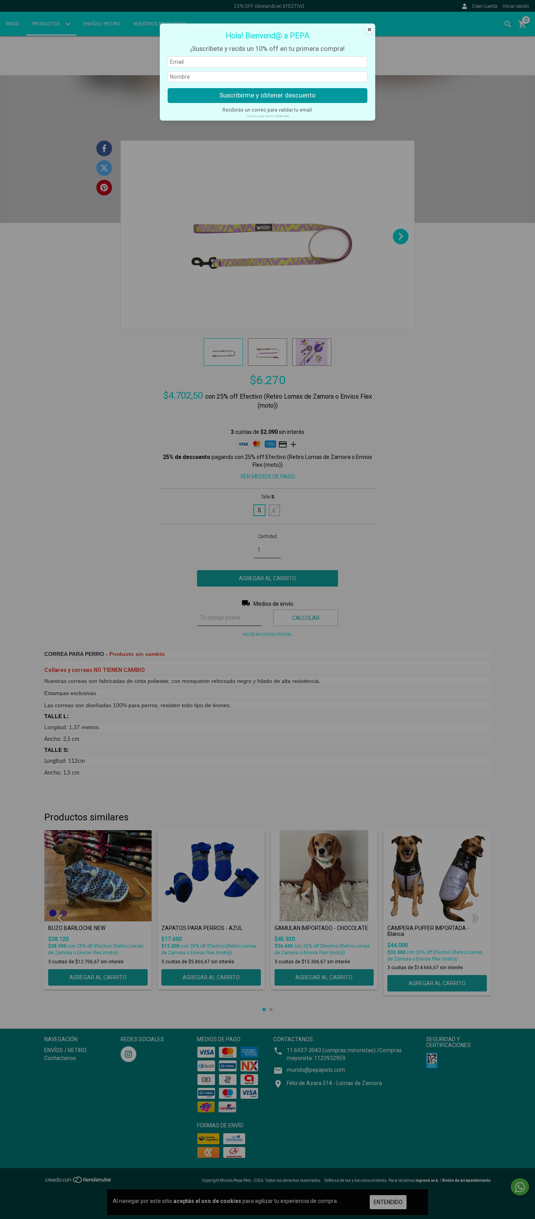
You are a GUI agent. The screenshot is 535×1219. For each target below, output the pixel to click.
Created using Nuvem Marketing (267, 116)
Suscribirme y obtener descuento (267, 95)
